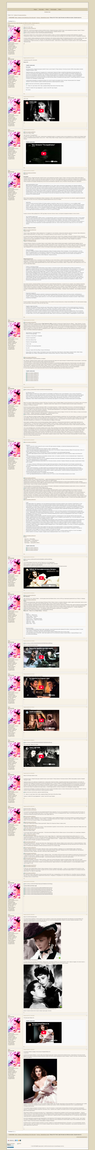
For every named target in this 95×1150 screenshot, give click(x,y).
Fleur (9, 24)
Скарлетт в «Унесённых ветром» (32, 266)
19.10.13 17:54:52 (31, 387)
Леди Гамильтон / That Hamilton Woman (33, 332)
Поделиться (26, 24)
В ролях (27, 613)
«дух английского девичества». (32, 216)
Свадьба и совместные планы (31, 306)
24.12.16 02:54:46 (31, 881)
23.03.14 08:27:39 (31, 806)
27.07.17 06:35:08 (31, 1015)
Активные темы (47, 11)
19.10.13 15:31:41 (31, 129)
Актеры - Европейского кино (43, 17)
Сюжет (27, 502)
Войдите (15, 15)
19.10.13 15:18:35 (31, 24)
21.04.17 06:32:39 (31, 914)
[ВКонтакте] (15, 1140)
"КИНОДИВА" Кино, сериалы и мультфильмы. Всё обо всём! (22, 17)
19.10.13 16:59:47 (31, 170)
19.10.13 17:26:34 (31, 320)
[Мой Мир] (20, 1140)
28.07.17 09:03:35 (31, 1049)
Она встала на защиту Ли (31, 293)
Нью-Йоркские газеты (30, 392)
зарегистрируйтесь (22, 15)
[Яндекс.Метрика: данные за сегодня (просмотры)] (11, 1143)
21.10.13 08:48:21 (31, 740)
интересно (28, 445)
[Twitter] (17, 1140)
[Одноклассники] (19, 1140)
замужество (28, 202)
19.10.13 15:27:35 (31, 96)
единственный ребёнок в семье (32, 184)
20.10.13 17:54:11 (31, 707)
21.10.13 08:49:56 (31, 773)
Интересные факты (29, 628)
